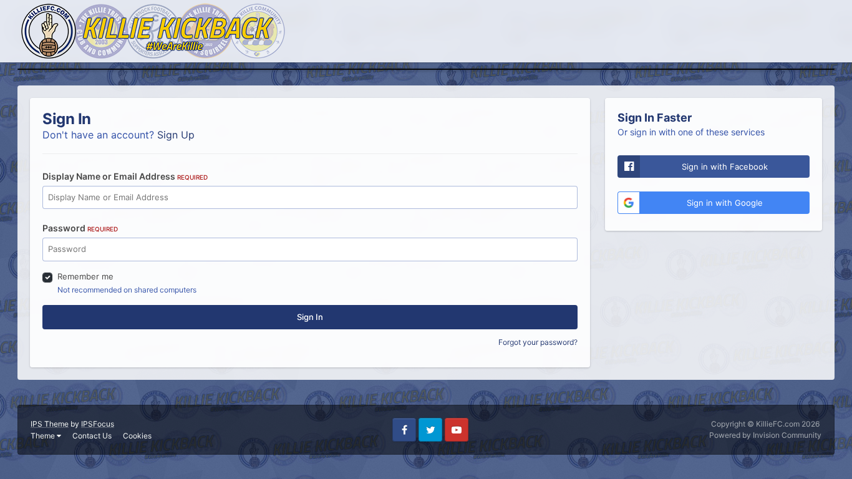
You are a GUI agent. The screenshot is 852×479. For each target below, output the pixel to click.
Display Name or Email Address (125, 176)
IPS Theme (50, 423)
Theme (44, 435)
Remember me (85, 276)
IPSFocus (97, 423)
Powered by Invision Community (765, 435)
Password (80, 228)
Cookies (137, 435)
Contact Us (92, 435)
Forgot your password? (538, 342)
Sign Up (176, 134)
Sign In (310, 317)
